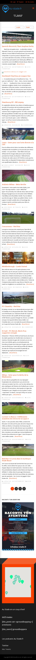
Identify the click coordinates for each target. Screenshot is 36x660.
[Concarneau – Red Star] (18, 223)
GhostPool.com (17, 657)
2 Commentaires (27, 125)
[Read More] (20, 64)
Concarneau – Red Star (11, 226)
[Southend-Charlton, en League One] (14, 71)
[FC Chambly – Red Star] (18, 303)
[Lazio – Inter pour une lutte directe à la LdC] (18, 139)
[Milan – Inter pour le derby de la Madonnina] (18, 372)
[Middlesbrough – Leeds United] (18, 263)
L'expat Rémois (7, 207)
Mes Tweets (6, 649)
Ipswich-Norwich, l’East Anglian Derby (18, 46)
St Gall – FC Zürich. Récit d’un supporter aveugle (14, 332)
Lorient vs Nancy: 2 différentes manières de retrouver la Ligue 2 (15, 418)
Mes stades (31, 2)
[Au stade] (12, 14)
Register (21, 2)
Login (14, 2)
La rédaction (7, 67)
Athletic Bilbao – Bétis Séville (14, 184)
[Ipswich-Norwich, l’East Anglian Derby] (18, 43)
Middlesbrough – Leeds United (14, 266)
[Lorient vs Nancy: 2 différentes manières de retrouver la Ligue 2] (18, 413)
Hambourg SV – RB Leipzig (13, 102)
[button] (11, 577)
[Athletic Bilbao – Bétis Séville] (18, 181)
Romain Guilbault (8, 165)
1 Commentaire (28, 327)
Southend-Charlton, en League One (16, 76)
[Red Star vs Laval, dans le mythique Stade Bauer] (18, 455)
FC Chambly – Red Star (11, 306)
